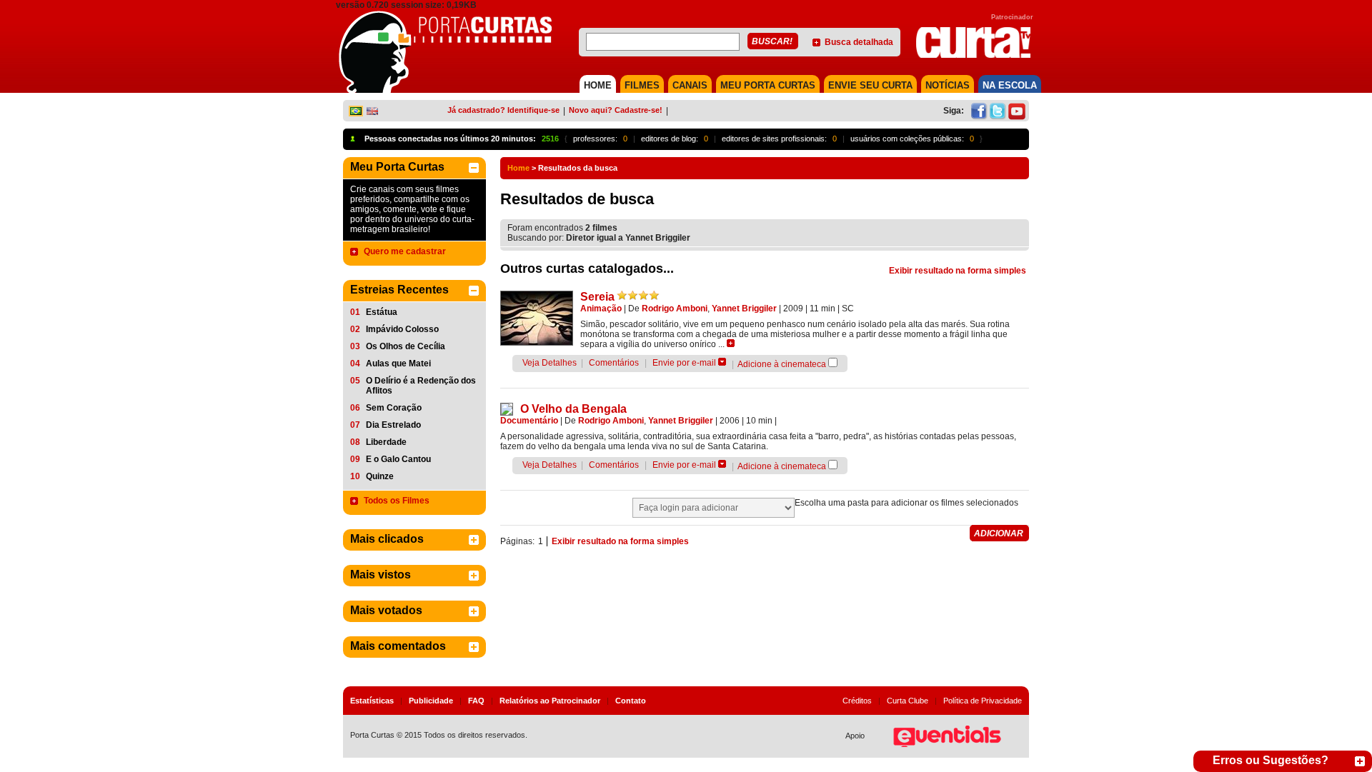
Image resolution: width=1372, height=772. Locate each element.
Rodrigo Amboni (674, 309)
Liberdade (386, 442)
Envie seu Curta (870, 85)
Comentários (614, 363)
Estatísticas (372, 700)
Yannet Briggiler (744, 309)
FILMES (642, 85)
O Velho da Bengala (573, 409)
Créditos (857, 700)
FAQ (476, 700)
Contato (630, 700)
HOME (598, 85)
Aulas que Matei (398, 364)
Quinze (380, 476)
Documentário (529, 421)
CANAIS (689, 85)
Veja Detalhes (549, 363)
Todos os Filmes (396, 501)
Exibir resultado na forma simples (957, 271)
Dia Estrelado (393, 425)
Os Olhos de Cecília (405, 346)
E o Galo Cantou (398, 459)
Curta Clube (907, 700)
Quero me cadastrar (405, 251)
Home (518, 168)
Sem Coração (394, 408)
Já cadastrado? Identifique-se (503, 110)
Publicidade (431, 700)
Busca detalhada (859, 42)
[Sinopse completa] (731, 343)
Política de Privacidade (982, 700)
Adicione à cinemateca (781, 364)
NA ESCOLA (1010, 85)
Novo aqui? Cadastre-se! (615, 110)
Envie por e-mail (684, 363)
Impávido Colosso (402, 329)
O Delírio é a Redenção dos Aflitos (421, 386)
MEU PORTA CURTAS (767, 85)
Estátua (381, 312)
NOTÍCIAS (947, 85)
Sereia (597, 297)
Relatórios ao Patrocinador (549, 700)
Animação (601, 309)
